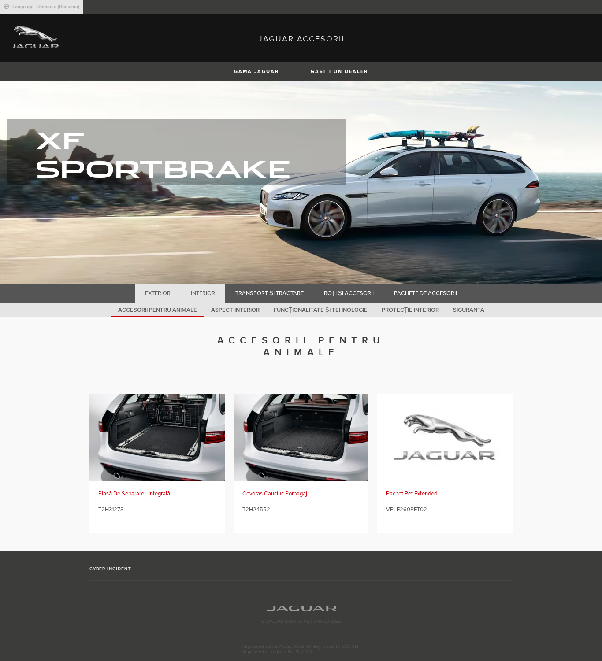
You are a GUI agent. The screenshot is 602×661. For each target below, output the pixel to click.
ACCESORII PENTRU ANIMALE (157, 310)
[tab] (158, 293)
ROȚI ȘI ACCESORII (349, 293)
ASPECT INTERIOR (235, 310)
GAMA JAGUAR (256, 71)
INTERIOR (203, 293)
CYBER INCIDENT (110, 569)
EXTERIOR (158, 293)
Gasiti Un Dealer (339, 71)
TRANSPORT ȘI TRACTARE (269, 293)
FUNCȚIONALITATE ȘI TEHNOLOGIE (321, 310)
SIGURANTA (468, 310)
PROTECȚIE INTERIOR (410, 310)
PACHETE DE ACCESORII (425, 293)
